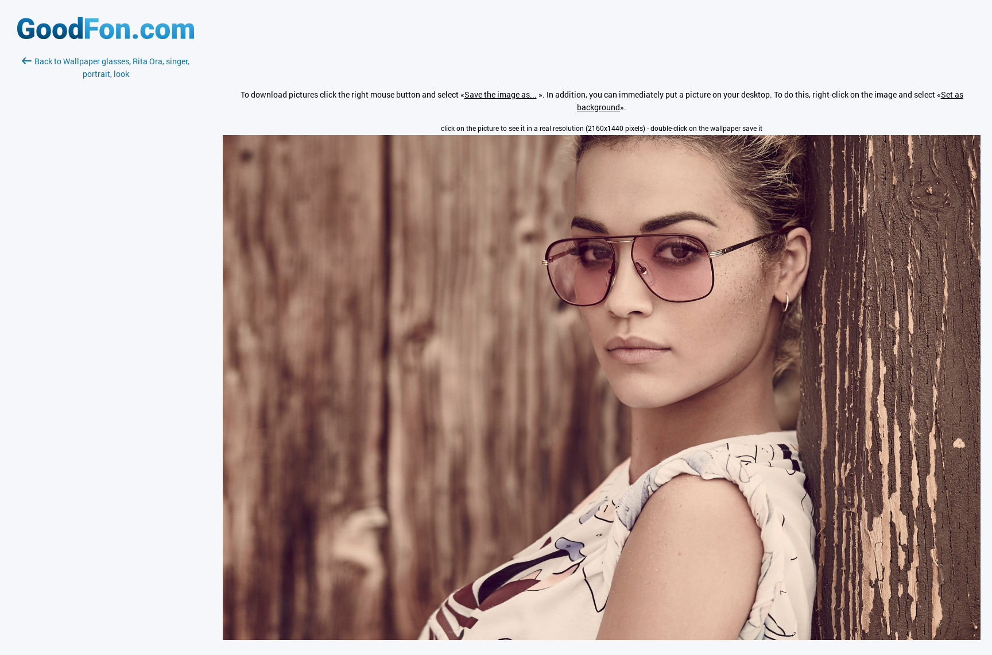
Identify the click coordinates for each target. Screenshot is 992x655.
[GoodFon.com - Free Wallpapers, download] (105, 35)
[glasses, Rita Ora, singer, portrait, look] (602, 636)
